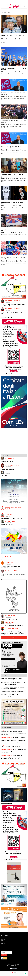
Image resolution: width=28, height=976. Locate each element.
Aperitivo (8, 556)
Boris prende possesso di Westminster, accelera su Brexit (11, 147)
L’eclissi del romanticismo (8, 469)
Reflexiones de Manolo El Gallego (13, 507)
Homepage (3, 939)
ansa (17, 39)
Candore (3, 560)
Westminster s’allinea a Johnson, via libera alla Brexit (13, 93)
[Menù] (3, 6)
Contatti (2, 941)
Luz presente (4, 475)
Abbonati (3, 937)
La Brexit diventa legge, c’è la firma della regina (12, 36)
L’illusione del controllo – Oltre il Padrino (12, 625)
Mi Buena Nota (9, 562)
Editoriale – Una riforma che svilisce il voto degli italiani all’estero (13, 305)
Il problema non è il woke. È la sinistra (11, 518)
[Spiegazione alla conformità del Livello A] (4, 958)
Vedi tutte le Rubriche (13, 637)
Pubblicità (3, 943)
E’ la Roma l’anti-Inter (7, 461)
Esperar (3, 512)
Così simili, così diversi (12, 465)
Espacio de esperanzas (12, 472)
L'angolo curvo (10, 521)
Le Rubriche (4, 455)
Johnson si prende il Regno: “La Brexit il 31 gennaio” (12, 175)
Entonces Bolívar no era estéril (9, 619)
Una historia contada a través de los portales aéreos (13, 691)
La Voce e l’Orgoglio (11, 628)
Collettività (9, 300)
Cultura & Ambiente (11, 570)
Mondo (4, 39)
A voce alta (8, 515)
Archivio (2, 940)
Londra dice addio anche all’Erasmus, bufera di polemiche (13, 69)
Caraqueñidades (10, 615)
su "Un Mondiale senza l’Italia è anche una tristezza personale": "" (13, 751)
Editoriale (17, 300)
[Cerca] (24, 6)
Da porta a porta (10, 458)
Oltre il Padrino (10, 622)
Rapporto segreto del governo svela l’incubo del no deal (13, 258)
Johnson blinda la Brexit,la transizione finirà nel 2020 (13, 121)
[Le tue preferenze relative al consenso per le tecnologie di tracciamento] (25, 973)
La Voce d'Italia (17, 964)
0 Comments (23, 39)
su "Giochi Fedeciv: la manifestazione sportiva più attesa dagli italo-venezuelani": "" (12, 757)
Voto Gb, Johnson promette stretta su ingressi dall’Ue (13, 229)
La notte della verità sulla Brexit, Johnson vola (12, 202)
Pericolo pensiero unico (7, 524)
